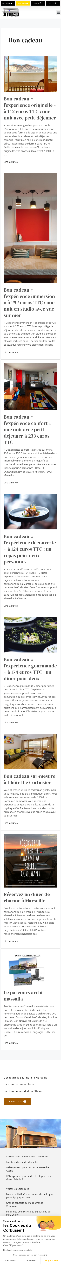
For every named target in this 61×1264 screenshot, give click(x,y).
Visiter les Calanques (17, 1188)
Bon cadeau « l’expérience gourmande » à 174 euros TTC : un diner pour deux (30, 669)
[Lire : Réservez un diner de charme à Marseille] (30, 860)
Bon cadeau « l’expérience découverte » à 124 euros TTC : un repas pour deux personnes (30, 549)
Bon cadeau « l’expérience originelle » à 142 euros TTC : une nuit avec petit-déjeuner (30, 108)
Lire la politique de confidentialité (18, 1250)
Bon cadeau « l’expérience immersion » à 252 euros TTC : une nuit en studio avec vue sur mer (29, 303)
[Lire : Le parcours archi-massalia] (30, 968)
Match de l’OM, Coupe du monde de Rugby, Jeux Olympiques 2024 (30, 1196)
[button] (58, 12)
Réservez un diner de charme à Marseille (27, 897)
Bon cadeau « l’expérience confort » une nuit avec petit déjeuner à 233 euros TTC (27, 430)
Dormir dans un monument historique (27, 1156)
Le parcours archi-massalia (24, 995)
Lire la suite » (11, 161)
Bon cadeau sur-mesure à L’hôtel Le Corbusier (29, 779)
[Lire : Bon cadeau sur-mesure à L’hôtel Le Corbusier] (30, 751)
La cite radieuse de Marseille (22, 1162)
